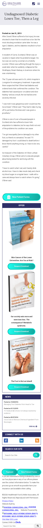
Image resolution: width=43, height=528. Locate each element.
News (8, 397)
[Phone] (33, 3)
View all (32, 426)
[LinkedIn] (22, 440)
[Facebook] (6, 440)
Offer (21, 205)
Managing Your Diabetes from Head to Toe (19, 404)
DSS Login (14, 519)
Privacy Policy (7, 501)
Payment (9, 472)
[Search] (36, 455)
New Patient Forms (29, 472)
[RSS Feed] (37, 440)
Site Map (5, 519)
